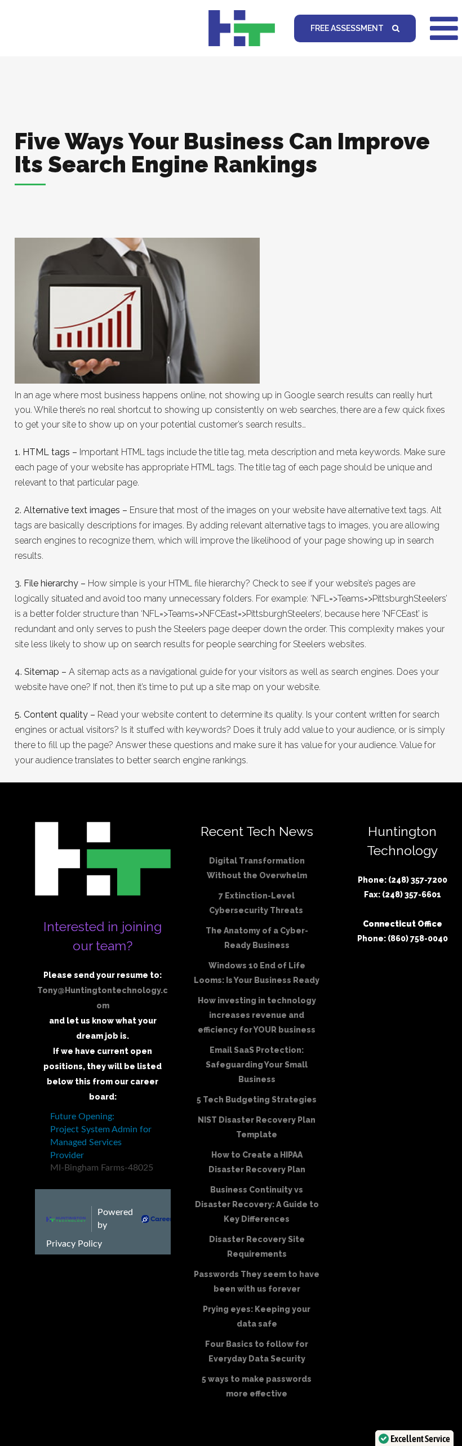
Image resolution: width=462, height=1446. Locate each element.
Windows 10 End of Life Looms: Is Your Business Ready (256, 973)
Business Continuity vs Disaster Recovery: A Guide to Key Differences (257, 1204)
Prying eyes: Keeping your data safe (256, 1316)
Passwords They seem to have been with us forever (256, 1281)
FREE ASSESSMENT (347, 28)
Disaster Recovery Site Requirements (257, 1246)
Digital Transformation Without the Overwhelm (257, 868)
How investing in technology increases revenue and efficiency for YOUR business (257, 1015)
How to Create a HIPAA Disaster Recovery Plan (256, 1162)
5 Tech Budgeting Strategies (257, 1099)
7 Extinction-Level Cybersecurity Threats (257, 903)
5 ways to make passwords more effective (257, 1386)
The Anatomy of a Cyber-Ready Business (257, 938)
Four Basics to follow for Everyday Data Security (256, 1351)
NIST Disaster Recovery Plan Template (257, 1127)
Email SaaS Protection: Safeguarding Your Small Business (257, 1064)
